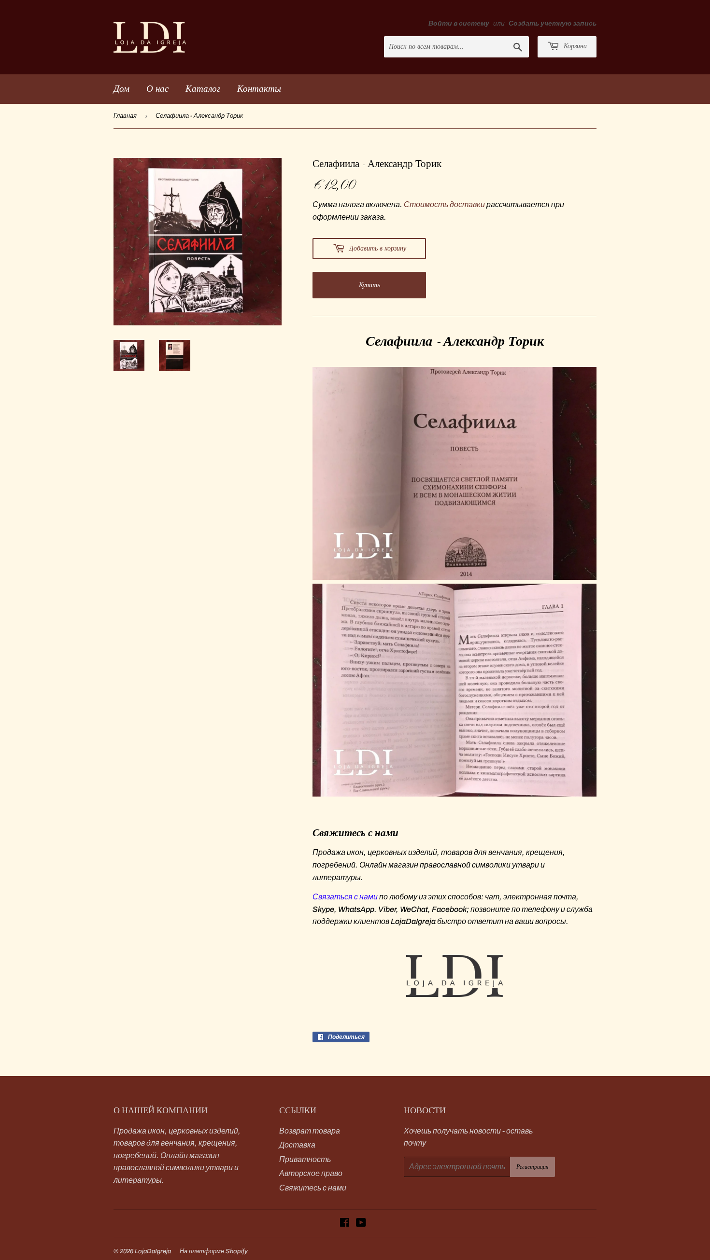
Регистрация (532, 1166)
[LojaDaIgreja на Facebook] (345, 1223)
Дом (121, 89)
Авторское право (310, 1173)
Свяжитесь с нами (312, 1188)
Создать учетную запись (552, 23)
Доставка (297, 1145)
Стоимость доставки (444, 204)
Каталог (202, 89)
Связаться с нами (345, 897)
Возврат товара (309, 1131)
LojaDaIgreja (153, 1251)
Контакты (259, 89)
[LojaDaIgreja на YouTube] (361, 1223)
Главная (125, 115)
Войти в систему (458, 23)
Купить (369, 285)
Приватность (305, 1159)
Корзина (574, 46)
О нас (157, 89)
